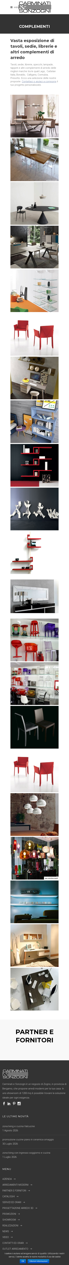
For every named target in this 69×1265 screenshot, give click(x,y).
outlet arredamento (15, 1248)
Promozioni (9, 1213)
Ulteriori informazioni (38, 1261)
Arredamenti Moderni (15, 1184)
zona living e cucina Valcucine (18, 1126)
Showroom (9, 1219)
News (5, 1231)
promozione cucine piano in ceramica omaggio (28, 1139)
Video (5, 1237)
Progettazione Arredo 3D (17, 1208)
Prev (30, 1052)
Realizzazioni (10, 1225)
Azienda (7, 1179)
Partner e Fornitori (14, 1190)
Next (38, 1052)
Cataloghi (8, 1196)
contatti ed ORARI (13, 1243)
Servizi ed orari (11, 1202)
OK (23, 1261)
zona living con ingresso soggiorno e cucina (26, 1152)
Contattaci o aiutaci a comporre (39, 81)
